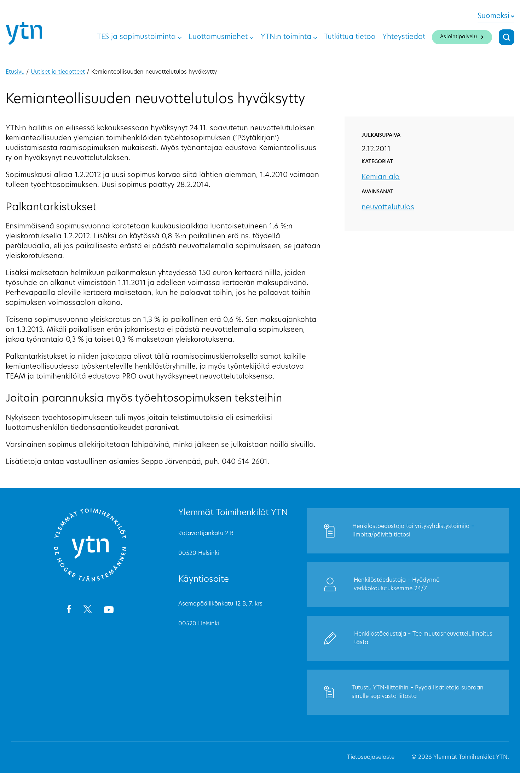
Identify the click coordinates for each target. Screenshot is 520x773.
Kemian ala (381, 177)
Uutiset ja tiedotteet (58, 72)
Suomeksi (493, 16)
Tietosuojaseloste (370, 757)
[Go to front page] (90, 580)
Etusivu (15, 72)
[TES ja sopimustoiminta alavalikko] (180, 37)
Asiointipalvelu (458, 37)
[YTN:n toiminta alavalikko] (315, 37)
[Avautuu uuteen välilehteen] (69, 610)
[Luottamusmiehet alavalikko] (251, 37)
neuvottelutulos (388, 207)
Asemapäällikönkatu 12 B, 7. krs (220, 604)
